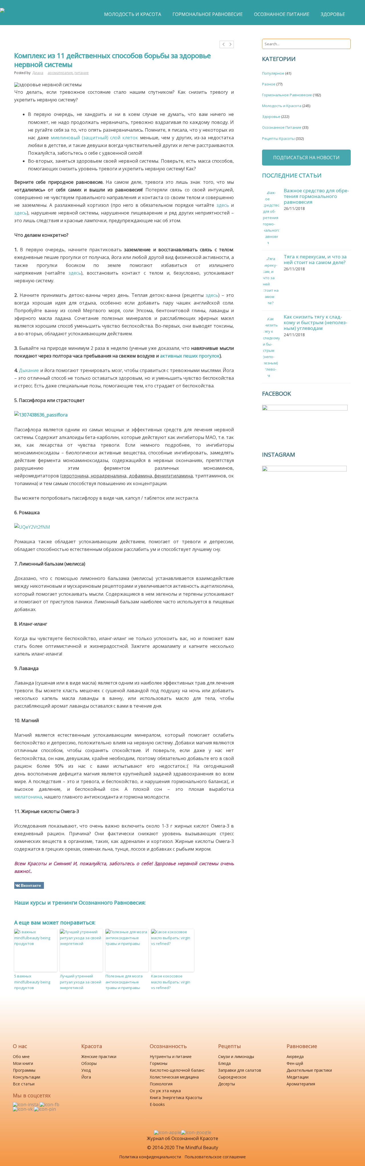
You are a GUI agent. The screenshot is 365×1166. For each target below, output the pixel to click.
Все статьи (24, 1084)
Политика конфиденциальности (150, 1156)
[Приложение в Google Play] (196, 1132)
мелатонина (28, 797)
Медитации (298, 1077)
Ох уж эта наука (165, 1090)
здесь (222, 205)
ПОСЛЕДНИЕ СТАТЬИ (292, 175)
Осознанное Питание (281, 127)
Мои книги (23, 1063)
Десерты (226, 1084)
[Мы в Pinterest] (45, 1109)
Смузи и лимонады (236, 1056)
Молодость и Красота (281, 105)
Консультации (26, 1077)
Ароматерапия (301, 1084)
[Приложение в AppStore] (167, 1132)
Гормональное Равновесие (287, 94)
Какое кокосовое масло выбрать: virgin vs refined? (170, 982)
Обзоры (89, 1063)
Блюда (224, 1063)
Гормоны (158, 1063)
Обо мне (21, 1056)
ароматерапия (60, 72)
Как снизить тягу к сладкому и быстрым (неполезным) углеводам (315, 322)
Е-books (157, 1104)
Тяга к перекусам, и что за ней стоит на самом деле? (315, 259)
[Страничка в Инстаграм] (26, 1104)
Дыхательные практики (309, 1070)
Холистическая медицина (174, 1077)
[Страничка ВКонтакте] (23, 1109)
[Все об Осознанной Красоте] (2, 13)
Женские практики (98, 1056)
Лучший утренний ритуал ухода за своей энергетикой (80, 982)
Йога (86, 1077)
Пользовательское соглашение (215, 1156)
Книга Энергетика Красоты (176, 1097)
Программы (24, 1070)
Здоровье (271, 116)
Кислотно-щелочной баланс (177, 1070)
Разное (268, 84)
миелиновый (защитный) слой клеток (94, 137)
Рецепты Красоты (278, 138)
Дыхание (29, 370)
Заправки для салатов (239, 1070)
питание (81, 72)
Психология (161, 1084)
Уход (86, 1070)
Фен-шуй (295, 1063)
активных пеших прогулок (190, 356)
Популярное (273, 73)
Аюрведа (295, 1056)
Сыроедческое (232, 1077)
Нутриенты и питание (171, 1056)
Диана (37, 72)
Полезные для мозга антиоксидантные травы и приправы (124, 982)
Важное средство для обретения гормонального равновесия (316, 196)
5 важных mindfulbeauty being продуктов (32, 982)
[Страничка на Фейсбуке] (49, 1104)
